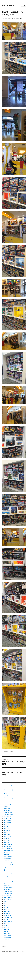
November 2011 (8, 917)
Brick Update (8, 5)
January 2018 (7, 830)
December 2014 (8, 860)
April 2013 (6, 883)
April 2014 (6, 869)
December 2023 (8, 796)
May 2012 (6, 905)
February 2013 (8, 887)
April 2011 (6, 931)
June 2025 (6, 788)
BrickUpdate (5, 751)
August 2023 (7, 804)
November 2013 (8, 879)
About (4, 946)
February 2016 (8, 844)
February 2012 (8, 911)
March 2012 (7, 909)
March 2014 (7, 871)
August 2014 (7, 867)
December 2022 (8, 812)
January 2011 (7, 937)
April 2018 (6, 826)
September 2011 (8, 921)
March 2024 (7, 794)
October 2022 (7, 816)
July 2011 (6, 925)
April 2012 (6, 907)
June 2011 (6, 927)
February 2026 (8, 786)
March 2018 (7, 828)
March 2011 (7, 933)
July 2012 (6, 901)
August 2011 (7, 923)
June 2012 (6, 903)
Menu (23, 5)
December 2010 (8, 939)
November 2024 (8, 790)
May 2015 (6, 854)
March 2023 (7, 808)
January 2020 (7, 820)
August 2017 (7, 832)
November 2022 (8, 814)
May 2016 (6, 842)
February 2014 (8, 873)
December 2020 (8, 818)
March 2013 (7, 885)
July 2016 (6, 838)
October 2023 (7, 800)
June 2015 (6, 852)
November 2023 (8, 798)
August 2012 (7, 899)
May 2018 (6, 824)
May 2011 (6, 929)
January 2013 (7, 889)
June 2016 (6, 840)
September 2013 (8, 881)
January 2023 (7, 810)
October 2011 (7, 919)
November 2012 (8, 893)
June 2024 (6, 792)
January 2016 (7, 846)
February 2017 (8, 834)
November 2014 (8, 862)
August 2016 (7, 836)
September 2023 (8, 802)
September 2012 (8, 897)
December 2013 (8, 877)
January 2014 (7, 875)
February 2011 (7, 935)
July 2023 (6, 806)
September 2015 (8, 850)
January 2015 (7, 858)
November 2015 (8, 848)
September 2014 (8, 865)
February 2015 (8, 856)
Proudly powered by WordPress (16, 951)
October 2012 (7, 895)
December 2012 (8, 891)
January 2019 (7, 822)
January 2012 (7, 913)
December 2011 (8, 915)
